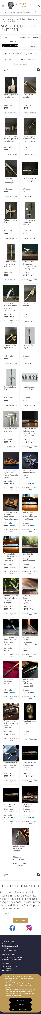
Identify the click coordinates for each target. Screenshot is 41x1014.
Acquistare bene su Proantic (12, 959)
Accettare (20, 1000)
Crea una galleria (8, 944)
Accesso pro (6, 948)
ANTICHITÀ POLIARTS (30, 739)
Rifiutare (20, 1005)
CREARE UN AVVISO (30, 59)
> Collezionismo (20, 19)
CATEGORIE (22, 38)
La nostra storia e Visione (11, 966)
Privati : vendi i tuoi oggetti (11, 950)
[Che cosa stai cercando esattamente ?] (36, 12)
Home (5, 19)
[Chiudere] (16, 45)
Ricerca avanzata (11, 41)
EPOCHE (35, 38)
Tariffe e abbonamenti (10, 946)
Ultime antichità (32, 46)
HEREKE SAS (11, 447)
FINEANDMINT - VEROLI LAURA (29, 280)
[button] (31, 53)
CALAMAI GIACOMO (11, 113)
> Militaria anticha (31, 19)
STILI (29, 38)
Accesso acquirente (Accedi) (12, 957)
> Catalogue (11, 19)
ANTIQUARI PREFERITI (14, 54)
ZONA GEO (22, 64)
